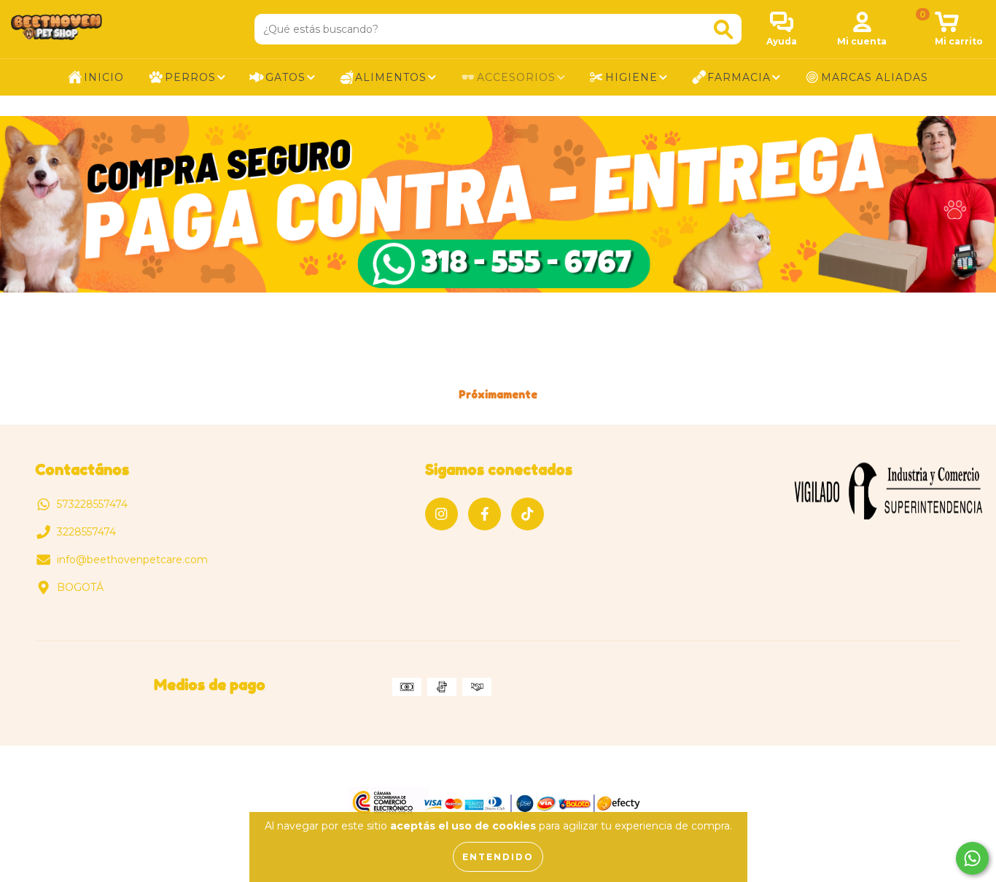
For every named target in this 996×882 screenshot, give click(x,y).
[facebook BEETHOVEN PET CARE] (484, 514)
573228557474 (92, 504)
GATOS (285, 77)
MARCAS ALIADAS (874, 77)
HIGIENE (631, 77)
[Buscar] (723, 29)
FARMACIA (739, 77)
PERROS (190, 77)
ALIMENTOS (391, 77)
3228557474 (86, 531)
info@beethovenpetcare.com (132, 559)
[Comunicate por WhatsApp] (972, 858)
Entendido (498, 856)
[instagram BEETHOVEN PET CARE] (441, 514)
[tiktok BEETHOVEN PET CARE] (527, 514)
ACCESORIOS (516, 77)
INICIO (104, 77)
